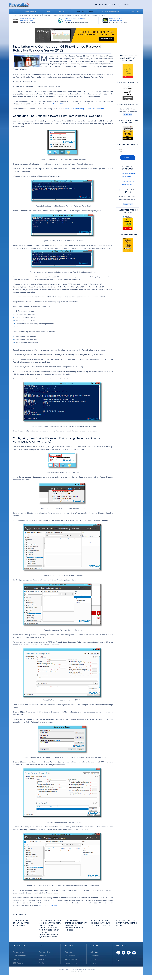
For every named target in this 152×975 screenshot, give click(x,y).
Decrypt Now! (127, 204)
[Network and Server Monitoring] (128, 133)
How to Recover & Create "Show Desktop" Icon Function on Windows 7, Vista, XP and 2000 (76, 925)
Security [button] (63, 11)
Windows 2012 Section (47, 906)
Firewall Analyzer (126, 184)
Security (69, 945)
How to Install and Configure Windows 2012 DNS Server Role (100, 923)
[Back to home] (19, 4)
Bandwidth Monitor (127, 179)
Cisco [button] (47, 11)
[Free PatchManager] (127, 223)
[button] (122, 960)
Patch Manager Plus (127, 181)
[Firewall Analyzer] (127, 245)
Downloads (133, 11)
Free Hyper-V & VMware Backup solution (75, 109)
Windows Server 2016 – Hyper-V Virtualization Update (127, 923)
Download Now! (98, 109)
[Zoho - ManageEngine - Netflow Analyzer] (76, 35)
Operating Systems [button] (84, 11)
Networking (19, 945)
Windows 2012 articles (61, 104)
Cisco (41, 945)
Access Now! (127, 114)
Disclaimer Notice (76, 972)
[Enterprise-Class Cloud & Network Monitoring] (127, 71)
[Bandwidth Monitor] (127, 93)
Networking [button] (30, 11)
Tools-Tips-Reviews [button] (110, 11)
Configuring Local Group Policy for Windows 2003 (22, 923)
